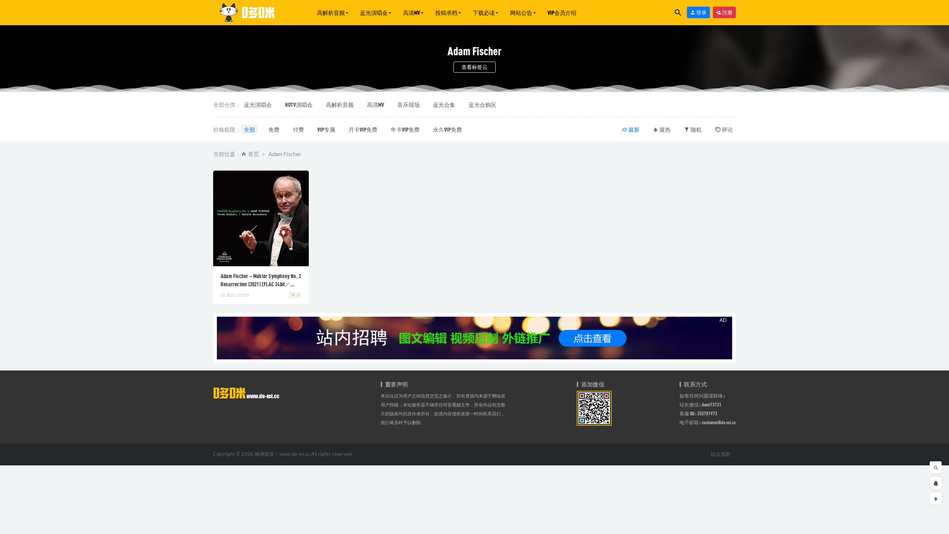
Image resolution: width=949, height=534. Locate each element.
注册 (727, 12)
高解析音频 (331, 12)
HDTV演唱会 (299, 104)
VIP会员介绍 (562, 12)
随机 (696, 129)
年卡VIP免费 (405, 129)
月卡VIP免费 (362, 129)
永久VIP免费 (447, 129)
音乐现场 (408, 104)
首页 (253, 154)
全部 (249, 129)
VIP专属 (326, 129)
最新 (633, 129)
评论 (727, 129)
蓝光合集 (444, 104)
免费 (274, 129)
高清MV (411, 12)
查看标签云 (474, 67)
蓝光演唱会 (374, 12)
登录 (701, 12)
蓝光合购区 (482, 104)
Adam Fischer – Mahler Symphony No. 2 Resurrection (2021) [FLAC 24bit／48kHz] (261, 284)
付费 (298, 129)
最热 (664, 129)
